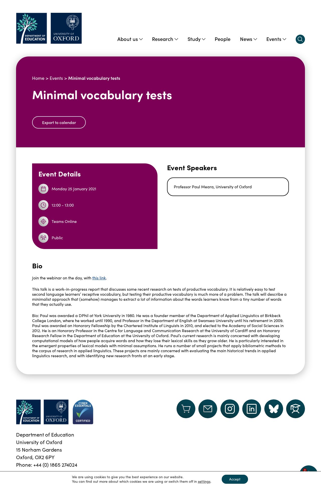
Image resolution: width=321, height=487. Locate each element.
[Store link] (186, 411)
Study (194, 38)
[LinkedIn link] (251, 408)
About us (127, 38)
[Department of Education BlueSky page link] (273, 408)
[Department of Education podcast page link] (295, 408)
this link (99, 277)
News (246, 38)
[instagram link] (229, 408)
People (222, 38)
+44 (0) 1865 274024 (55, 464)
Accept (234, 479)
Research (162, 38)
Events (273, 38)
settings (204, 481)
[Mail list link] (207, 411)
